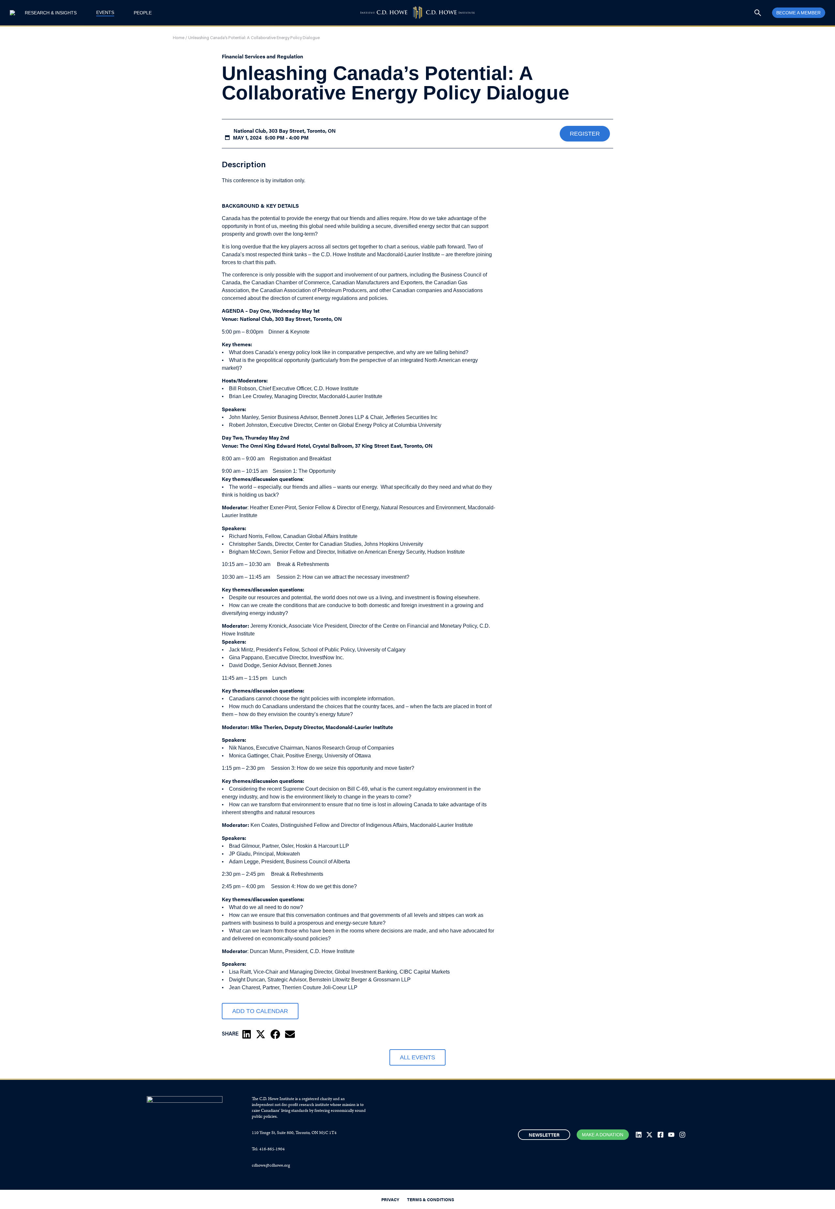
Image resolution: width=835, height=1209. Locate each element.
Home (178, 38)
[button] (246, 1034)
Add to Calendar (260, 1011)
